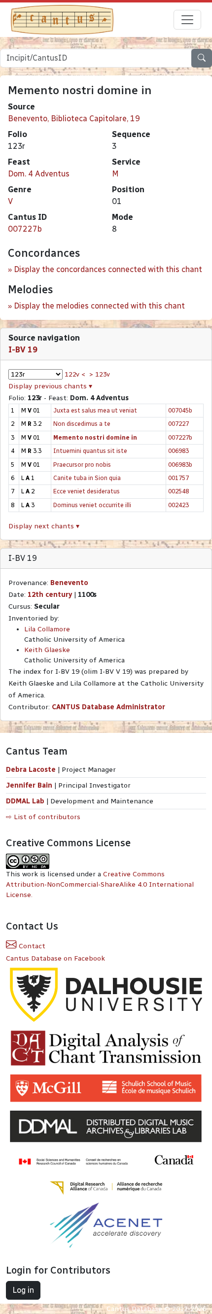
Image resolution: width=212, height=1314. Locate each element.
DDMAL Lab (25, 801)
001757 (178, 478)
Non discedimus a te (81, 423)
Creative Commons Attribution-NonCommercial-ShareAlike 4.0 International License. (100, 884)
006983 (178, 450)
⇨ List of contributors (43, 817)
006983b (180, 464)
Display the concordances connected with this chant (108, 269)
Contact (31, 946)
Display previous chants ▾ (50, 386)
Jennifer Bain (30, 785)
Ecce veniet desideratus (86, 491)
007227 (178, 423)
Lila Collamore (47, 629)
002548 (178, 491)
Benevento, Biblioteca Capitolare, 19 (74, 118)
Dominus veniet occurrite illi (92, 505)
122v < (75, 374)
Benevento (69, 583)
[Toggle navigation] (187, 20)
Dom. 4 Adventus (39, 173)
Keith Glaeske (47, 650)
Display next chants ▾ (43, 526)
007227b (25, 229)
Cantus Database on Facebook (55, 958)
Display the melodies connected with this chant (99, 306)
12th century (50, 594)
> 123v (99, 374)
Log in (23, 1290)
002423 (178, 505)
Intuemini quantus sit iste (90, 450)
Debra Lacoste (31, 769)
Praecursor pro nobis (82, 464)
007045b (180, 410)
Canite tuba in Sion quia (87, 478)
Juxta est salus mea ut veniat (95, 410)
